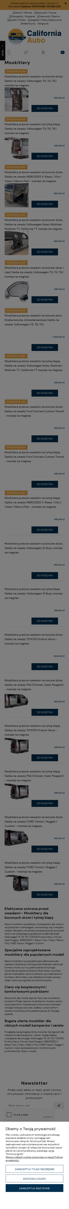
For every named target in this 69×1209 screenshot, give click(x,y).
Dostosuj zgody (34, 1178)
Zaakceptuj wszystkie (34, 1188)
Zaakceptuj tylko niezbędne (34, 1169)
